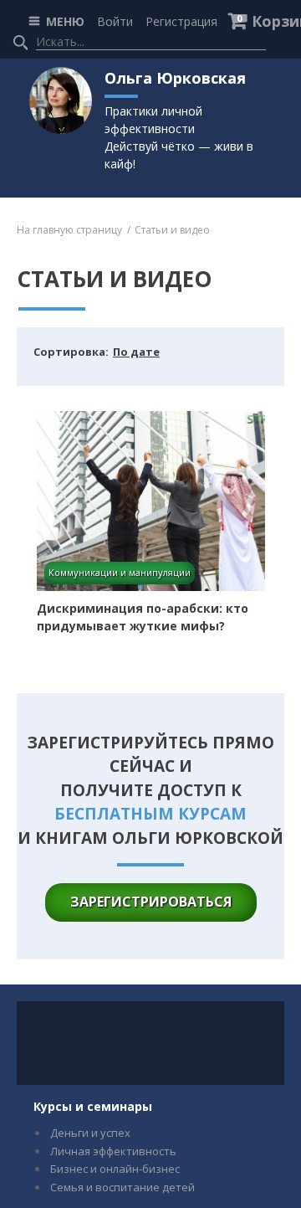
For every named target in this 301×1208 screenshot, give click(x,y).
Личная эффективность (113, 1151)
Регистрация (181, 21)
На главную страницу (69, 230)
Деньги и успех (90, 1132)
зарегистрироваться (151, 901)
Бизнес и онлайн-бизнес (115, 1168)
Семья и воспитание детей (122, 1187)
